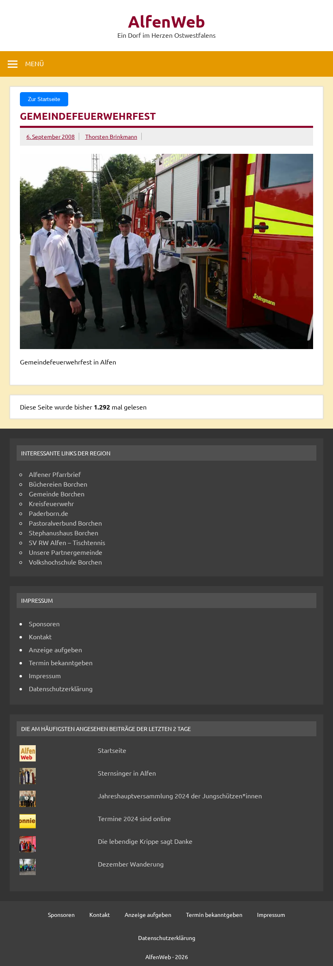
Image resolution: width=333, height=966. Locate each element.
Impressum (45, 675)
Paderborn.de (48, 513)
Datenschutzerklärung (61, 688)
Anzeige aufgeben (55, 649)
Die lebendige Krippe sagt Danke (145, 841)
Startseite (112, 750)
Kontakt (40, 636)
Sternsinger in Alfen (127, 773)
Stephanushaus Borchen (63, 532)
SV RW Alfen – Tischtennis (67, 542)
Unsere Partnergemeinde (65, 552)
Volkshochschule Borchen (65, 562)
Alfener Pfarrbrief (55, 474)
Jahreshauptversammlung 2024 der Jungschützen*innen (180, 795)
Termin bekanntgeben (61, 662)
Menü (34, 63)
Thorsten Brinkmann (111, 136)
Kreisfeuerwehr (51, 503)
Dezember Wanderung (131, 864)
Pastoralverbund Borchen (65, 523)
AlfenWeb (166, 21)
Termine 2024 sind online (134, 818)
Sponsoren (44, 623)
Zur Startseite (44, 99)
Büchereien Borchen (58, 484)
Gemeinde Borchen (56, 493)
